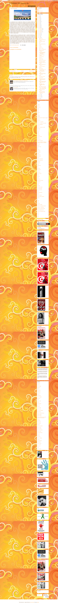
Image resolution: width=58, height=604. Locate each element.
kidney (38, 153)
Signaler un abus (40, 219)
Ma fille (40, 75)
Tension (40, 45)
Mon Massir (39, 423)
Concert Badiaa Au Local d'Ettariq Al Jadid (42, 70)
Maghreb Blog (39, 414)
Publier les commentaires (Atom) (24, 73)
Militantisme (39, 165)
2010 (39, 27)
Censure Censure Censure (41, 50)
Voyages (39, 203)
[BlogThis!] (22, 45)
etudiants (39, 135)
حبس (38, 215)
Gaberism (39, 398)
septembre (40, 31)
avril (40, 37)
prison (38, 177)
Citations (39, 125)
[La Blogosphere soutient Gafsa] (41, 338)
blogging (39, 116)
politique (39, 176)
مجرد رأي (11, 75)
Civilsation (39, 128)
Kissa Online (39, 407)
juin (39, 35)
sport (38, 184)
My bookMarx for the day (42, 86)
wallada (39, 439)
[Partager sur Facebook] (24, 45)
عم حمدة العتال (41, 38)
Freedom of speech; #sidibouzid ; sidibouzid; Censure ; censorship (42, 142)
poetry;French (39, 173)
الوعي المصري (39, 443)
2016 (39, 20)
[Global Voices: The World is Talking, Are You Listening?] (41, 511)
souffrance (39, 181)
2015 (39, 21)
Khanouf (39, 406)
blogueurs (39, 120)
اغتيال (39, 42)
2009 (39, 98)
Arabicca (39, 384)
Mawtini (39, 419)
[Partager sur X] (23, 45)
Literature (39, 161)
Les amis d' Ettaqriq (40, 410)
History (38, 149)
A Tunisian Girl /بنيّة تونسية (19, 3)
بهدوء (38, 447)
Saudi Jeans (39, 431)
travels (38, 193)
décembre (40, 28)
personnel (39, 172)
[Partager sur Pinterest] (25, 45)
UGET (38, 200)
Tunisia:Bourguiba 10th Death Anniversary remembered (42, 53)
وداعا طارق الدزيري (15, 87)
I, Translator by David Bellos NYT (42, 93)
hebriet (38, 402)
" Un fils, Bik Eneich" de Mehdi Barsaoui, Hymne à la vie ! (20, 80)
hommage (39, 150)
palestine (39, 168)
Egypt (38, 132)
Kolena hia (39, 154)
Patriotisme (39, 169)
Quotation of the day (40, 180)
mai (39, 36)
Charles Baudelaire (40, 124)
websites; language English (41, 208)
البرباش (39, 9)
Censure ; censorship (40, 121)
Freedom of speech (40, 140)
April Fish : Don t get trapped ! (42, 90)
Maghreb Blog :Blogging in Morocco (42, 73)
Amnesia (40, 67)
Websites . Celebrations (41, 207)
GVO (38, 399)
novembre (40, 29)
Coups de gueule (41, 56)
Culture (39, 131)
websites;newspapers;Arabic (41, 211)
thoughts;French (40, 189)
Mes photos (39, 421)
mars (40, 94)
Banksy (39, 388)
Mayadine (39, 420)
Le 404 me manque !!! (42, 66)
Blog (38, 113)
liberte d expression (40, 158)
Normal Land (39, 427)
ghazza (39, 145)
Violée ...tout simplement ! (42, 49)
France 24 (39, 139)
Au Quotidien (39, 386)
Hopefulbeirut (39, 403)
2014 (39, 22)
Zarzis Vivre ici (41, 68)
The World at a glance (42, 61)
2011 (39, 26)
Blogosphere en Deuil (42, 41)
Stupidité (39, 185)
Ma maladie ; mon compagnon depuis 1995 (42, 85)
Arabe (38, 108)
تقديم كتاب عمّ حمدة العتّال (42, 60)
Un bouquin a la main (42, 76)
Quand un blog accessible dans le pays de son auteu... (42, 82)
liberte (38, 157)
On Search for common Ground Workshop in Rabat (42, 79)
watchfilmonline (40, 440)
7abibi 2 (39, 105)
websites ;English (40, 204)
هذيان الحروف (39, 448)
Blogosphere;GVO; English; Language (43, 117)
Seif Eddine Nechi (40, 432)
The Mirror (39, 436)
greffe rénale (39, 146)
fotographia (39, 395)
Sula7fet (39, 435)
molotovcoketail (32, 602)
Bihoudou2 (39, 390)
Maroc (38, 164)
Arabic (38, 109)
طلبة (38, 216)
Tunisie (38, 197)
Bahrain (39, 112)
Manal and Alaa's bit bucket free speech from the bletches (42, 417)
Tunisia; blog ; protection (41, 196)
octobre (40, 30)
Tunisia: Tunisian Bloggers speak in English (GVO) (42, 88)
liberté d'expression (40, 160)
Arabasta (39, 383)
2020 (39, 15)
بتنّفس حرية (39, 444)
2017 (39, 19)
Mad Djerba (39, 411)
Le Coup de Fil (41, 77)
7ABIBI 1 (39, 104)
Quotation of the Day (42, 91)
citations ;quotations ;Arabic (41, 127)
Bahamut (39, 387)
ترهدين (38, 212)
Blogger (38, 602)
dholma (39, 394)
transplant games (40, 192)
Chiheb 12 (39, 391)
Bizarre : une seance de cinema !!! (42, 64)
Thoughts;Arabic (40, 188)
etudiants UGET (40, 136)
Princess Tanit (39, 428)
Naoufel (39, 424)
